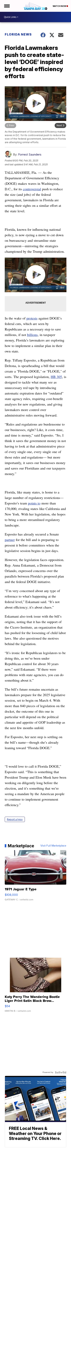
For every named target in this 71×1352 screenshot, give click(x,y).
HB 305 (56, 376)
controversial (32, 189)
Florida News (18, 34)
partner (10, 539)
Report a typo (15, 819)
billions (32, 334)
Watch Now (59, 6)
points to (34, 503)
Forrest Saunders (29, 154)
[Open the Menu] (6, 6)
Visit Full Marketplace (53, 845)
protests (31, 318)
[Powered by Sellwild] (60, 1072)
